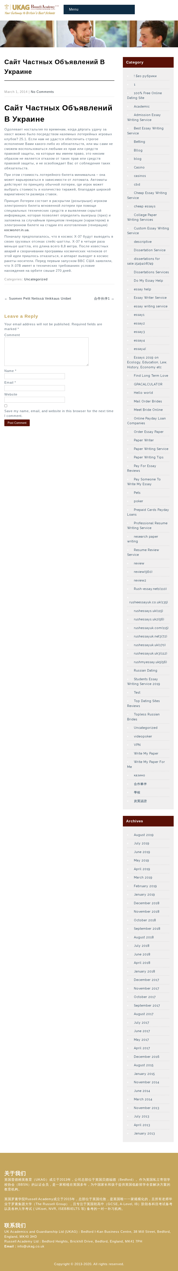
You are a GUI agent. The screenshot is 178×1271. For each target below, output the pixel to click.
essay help (142, 289)
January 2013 (144, 1133)
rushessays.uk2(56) (149, 619)
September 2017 (147, 1005)
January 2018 (144, 971)
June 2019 (142, 852)
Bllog (138, 150)
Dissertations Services (151, 272)
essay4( (140, 349)
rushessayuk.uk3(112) (150, 653)
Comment (12, 335)
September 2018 (147, 928)
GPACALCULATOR (148, 384)
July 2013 (141, 1116)
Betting (139, 141)
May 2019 (141, 860)
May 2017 (141, 1039)
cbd (137, 184)
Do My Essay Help (148, 280)
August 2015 (143, 1065)
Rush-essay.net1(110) (150, 589)
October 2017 (145, 997)
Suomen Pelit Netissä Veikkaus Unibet (37, 298)
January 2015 (144, 1074)
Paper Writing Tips (149, 457)
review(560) (143, 572)
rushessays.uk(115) (148, 611)
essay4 (139, 340)
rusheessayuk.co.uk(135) (148, 602)
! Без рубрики (145, 76)
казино (139, 775)
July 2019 (141, 843)
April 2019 (142, 869)
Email (10, 382)
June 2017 (142, 1031)
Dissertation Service (150, 250)
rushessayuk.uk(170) (150, 645)
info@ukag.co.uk (30, 1246)
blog (138, 158)
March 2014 (143, 1099)
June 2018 (142, 954)
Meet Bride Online (148, 409)
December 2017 (146, 980)
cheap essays (145, 206)
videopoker (143, 736)
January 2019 (144, 894)
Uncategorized (36, 279)
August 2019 (144, 835)
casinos (140, 176)
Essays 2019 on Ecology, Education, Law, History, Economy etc (147, 362)
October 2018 (145, 920)
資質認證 (140, 801)
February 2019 (145, 886)
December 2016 (147, 1056)
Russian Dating (145, 670)
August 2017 (143, 1014)
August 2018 (144, 937)
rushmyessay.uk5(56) (150, 662)
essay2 (139, 323)
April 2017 (142, 1048)
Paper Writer (144, 440)
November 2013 (146, 1108)
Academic (142, 106)
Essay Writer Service (150, 297)
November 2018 (147, 911)
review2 (140, 580)
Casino (139, 167)
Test (137, 692)
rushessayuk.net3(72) (150, 636)
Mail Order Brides (148, 401)
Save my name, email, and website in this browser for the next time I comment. (59, 413)
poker (138, 501)
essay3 (139, 332)
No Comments (42, 92)
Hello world (143, 392)
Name (10, 371)
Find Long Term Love (151, 375)
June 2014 (142, 1091)
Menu (74, 9)
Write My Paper (146, 753)
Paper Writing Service (151, 449)
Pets (137, 492)
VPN (137, 745)
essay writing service (151, 306)
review (139, 563)
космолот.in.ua (16, 230)
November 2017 (146, 988)
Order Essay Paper (149, 432)
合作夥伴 (140, 784)
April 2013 (142, 1125)
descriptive (143, 241)
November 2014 (146, 1082)
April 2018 (142, 962)
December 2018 (147, 903)
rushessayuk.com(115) (151, 628)
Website (10, 394)
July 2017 (141, 1022)
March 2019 (143, 877)
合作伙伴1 (104, 298)
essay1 (139, 314)
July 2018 (142, 945)
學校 (137, 792)
